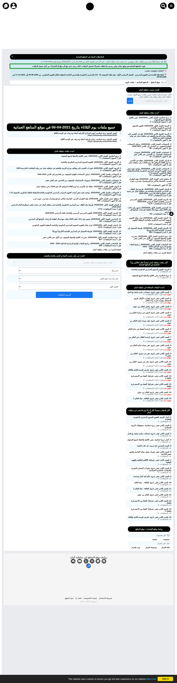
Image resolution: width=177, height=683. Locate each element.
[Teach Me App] (88, 565)
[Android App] (73, 561)
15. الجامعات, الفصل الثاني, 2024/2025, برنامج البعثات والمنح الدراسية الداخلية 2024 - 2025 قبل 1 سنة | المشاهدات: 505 (150, 246)
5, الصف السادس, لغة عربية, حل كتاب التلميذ (154, 446)
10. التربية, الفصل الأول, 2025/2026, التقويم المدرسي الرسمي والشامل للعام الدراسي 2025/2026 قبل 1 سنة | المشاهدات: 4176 (150, 201)
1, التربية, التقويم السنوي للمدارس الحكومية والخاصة (151, 269)
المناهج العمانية (142, 82)
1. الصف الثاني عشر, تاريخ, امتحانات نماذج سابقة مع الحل (149, 292)
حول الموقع (69, 598)
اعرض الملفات (64, 295)
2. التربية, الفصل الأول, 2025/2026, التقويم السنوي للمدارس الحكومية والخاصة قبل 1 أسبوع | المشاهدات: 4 (151, 128)
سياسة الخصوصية (90, 598)
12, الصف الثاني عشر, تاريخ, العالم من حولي (154, 495)
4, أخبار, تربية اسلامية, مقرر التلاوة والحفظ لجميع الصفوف (149, 440)
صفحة (154, 539)
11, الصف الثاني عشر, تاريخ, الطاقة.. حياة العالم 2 (152, 489)
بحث (130, 101)
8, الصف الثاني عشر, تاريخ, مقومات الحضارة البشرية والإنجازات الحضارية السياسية (151, 469)
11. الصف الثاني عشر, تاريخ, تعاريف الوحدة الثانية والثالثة (149, 370)
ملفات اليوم (130, 82)
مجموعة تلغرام (151, 547)
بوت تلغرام (136, 547)
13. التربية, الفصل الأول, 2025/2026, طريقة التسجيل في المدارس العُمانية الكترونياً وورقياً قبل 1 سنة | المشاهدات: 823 (149, 230)
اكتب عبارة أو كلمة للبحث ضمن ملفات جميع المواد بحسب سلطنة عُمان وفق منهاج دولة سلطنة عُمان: (149, 96)
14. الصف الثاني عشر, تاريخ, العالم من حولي (154, 392)
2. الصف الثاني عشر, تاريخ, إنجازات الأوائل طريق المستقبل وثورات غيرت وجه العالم (152, 299)
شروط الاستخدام (105, 598)
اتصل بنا (79, 598)
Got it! (165, 679)
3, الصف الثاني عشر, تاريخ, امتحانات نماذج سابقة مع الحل (149, 434)
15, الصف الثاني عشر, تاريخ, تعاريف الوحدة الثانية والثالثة (149, 517)
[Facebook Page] (104, 561)
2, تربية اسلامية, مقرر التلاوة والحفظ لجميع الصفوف (151, 275)
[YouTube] (79, 561)
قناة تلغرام (165, 547)
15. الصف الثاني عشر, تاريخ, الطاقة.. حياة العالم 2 (152, 398)
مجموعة (166, 539)
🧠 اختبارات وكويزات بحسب (155, 71)
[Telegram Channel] (98, 561)
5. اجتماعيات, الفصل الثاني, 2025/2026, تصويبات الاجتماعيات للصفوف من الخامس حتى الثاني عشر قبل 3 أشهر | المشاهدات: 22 (152, 154)
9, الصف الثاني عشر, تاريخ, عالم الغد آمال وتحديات (152, 476)
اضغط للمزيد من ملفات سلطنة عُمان (107, 250)
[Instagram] (92, 561)
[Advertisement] (99, 30)
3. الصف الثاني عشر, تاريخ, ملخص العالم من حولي (152, 306)
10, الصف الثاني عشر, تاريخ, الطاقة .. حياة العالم (152, 482)
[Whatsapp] (86, 561)
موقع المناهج (155, 82)
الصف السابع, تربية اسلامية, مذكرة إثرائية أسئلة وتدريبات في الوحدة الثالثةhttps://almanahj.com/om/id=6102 (89, 140)
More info (151, 679)
